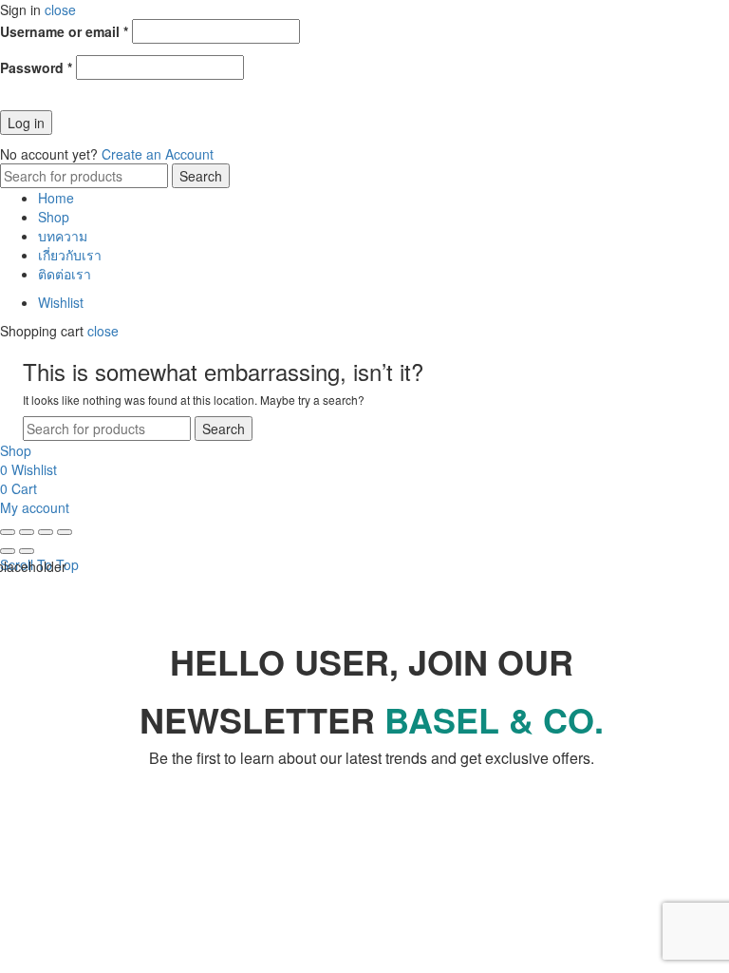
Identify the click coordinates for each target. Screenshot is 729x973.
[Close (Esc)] (7, 532)
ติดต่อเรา (64, 273)
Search (200, 175)
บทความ (62, 235)
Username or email (64, 31)
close (60, 9)
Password (36, 67)
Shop (53, 216)
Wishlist (61, 302)
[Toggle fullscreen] (45, 532)
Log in (26, 122)
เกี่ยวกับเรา (70, 254)
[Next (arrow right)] (26, 551)
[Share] (26, 532)
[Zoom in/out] (64, 532)
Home (56, 197)
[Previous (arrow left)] (7, 551)
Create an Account (158, 153)
